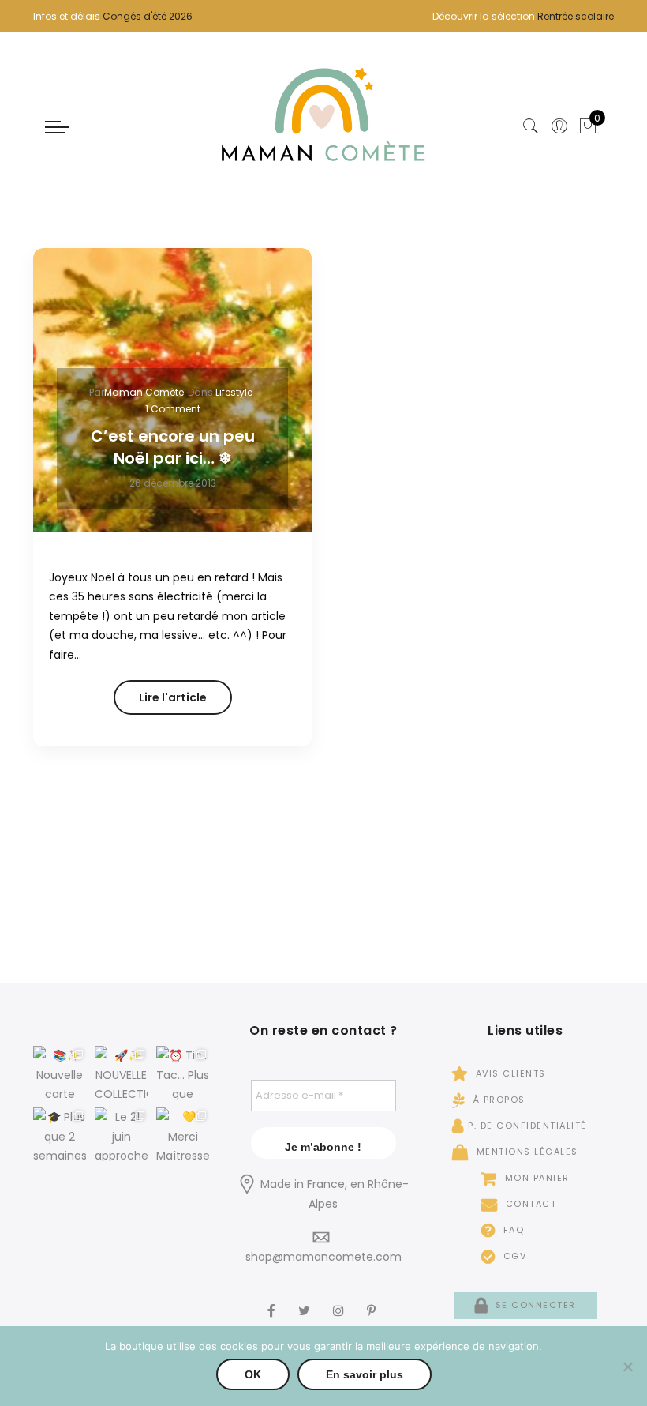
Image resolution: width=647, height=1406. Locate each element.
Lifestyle (233, 392)
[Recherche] (531, 126)
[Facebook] (273, 1300)
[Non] (627, 1366)
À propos (497, 1099)
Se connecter (534, 1305)
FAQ (511, 1230)
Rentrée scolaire (575, 16)
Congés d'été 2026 (148, 16)
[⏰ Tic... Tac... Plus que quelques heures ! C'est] (183, 1073)
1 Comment (172, 408)
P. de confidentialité (527, 1125)
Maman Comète (144, 392)
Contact (529, 1203)
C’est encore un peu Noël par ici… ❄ (173, 447)
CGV (512, 1256)
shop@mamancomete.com (323, 1257)
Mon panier (535, 1177)
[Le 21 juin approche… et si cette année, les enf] (121, 1134)
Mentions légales (525, 1151)
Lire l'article (173, 697)
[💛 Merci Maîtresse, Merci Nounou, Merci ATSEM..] (183, 1134)
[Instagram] (340, 1300)
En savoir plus (364, 1374)
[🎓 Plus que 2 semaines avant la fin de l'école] (60, 1134)
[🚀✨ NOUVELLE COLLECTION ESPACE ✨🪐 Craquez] (121, 1073)
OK (253, 1374)
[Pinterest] (373, 1300)
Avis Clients (509, 1073)
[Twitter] (306, 1300)
